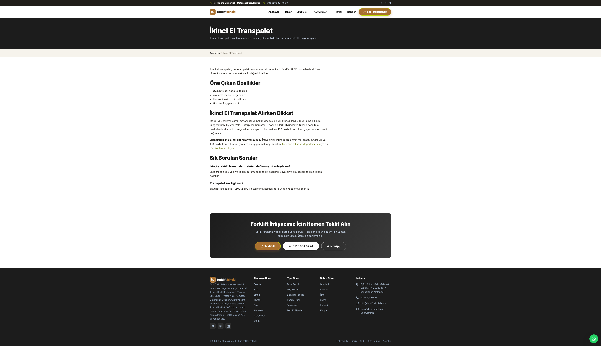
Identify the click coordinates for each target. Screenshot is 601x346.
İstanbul (324, 284)
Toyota (257, 284)
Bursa (323, 300)
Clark (256, 320)
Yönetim (387, 341)
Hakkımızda (342, 341)
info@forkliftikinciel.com (373, 303)
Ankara (324, 289)
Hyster (257, 300)
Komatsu (259, 310)
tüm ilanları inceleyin (222, 148)
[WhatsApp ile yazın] (593, 338)
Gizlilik (354, 341)
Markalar (302, 11)
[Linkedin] (390, 3)
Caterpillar (259, 315)
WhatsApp (334, 246)
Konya (323, 310)
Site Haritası (374, 341)
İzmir (322, 294)
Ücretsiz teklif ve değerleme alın (301, 144)
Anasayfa (274, 11)
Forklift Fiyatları (295, 310)
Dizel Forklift (293, 284)
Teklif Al (270, 246)
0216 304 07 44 (303, 246)
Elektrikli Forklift (295, 294)
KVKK (362, 341)
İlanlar (288, 11)
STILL (257, 289)
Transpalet (292, 305)
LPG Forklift (293, 289)
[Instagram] (386, 3)
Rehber (351, 11)
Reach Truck (293, 300)
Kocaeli (324, 305)
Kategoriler (320, 11)
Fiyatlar (338, 11)
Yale (256, 305)
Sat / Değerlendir (377, 11)
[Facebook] (381, 3)
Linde (257, 294)
